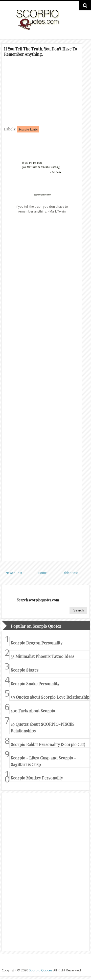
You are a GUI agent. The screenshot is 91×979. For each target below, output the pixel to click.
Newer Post (14, 573)
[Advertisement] (41, 91)
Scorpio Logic (28, 129)
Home (42, 573)
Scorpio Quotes (41, 970)
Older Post (70, 573)
